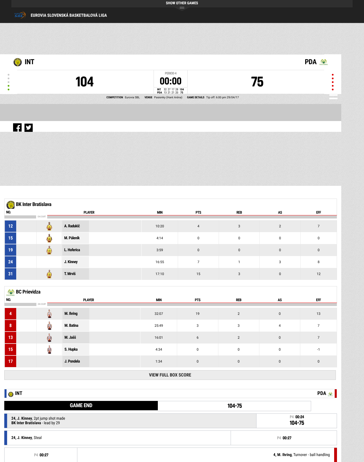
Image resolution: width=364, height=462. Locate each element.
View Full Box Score (170, 375)
